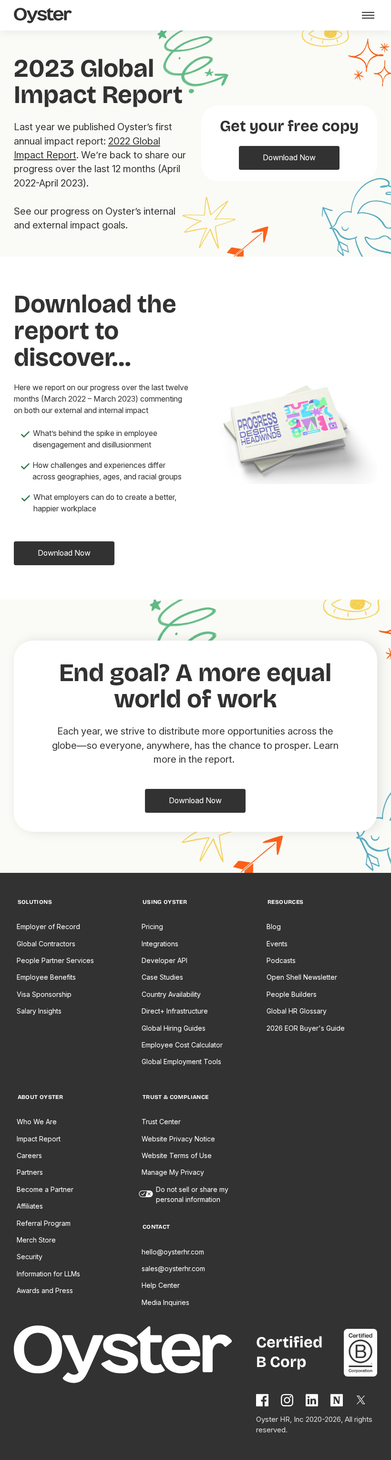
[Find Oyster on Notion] (337, 1400)
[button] (366, 15)
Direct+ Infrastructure (175, 1011)
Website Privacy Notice (178, 1139)
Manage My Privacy (173, 1172)
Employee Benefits (46, 977)
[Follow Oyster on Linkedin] (312, 1400)
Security (29, 1257)
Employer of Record (48, 926)
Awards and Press (45, 1290)
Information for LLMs (48, 1274)
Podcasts (281, 960)
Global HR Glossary (297, 1011)
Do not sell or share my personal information (192, 1194)
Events (277, 944)
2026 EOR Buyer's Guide (306, 1028)
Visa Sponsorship (44, 994)
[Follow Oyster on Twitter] (361, 1400)
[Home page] (135, 1355)
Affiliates (30, 1206)
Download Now (289, 157)
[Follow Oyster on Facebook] (262, 1400)
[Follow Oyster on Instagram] (287, 1400)
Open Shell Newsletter (302, 977)
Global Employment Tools (181, 1061)
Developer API (164, 960)
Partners (30, 1172)
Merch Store (36, 1240)
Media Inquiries (165, 1302)
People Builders (292, 994)
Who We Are (37, 1122)
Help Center (161, 1285)
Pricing (152, 926)
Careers (29, 1155)
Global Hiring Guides (174, 1028)
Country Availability (171, 994)
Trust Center (161, 1122)
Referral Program (44, 1223)
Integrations (160, 944)
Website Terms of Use (177, 1155)
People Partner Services (55, 960)
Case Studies (162, 977)
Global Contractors (46, 944)
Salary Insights (39, 1011)
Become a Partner (45, 1189)
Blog (274, 926)
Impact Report (39, 1139)
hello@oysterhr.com (173, 1252)
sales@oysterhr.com (173, 1268)
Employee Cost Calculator (182, 1045)
